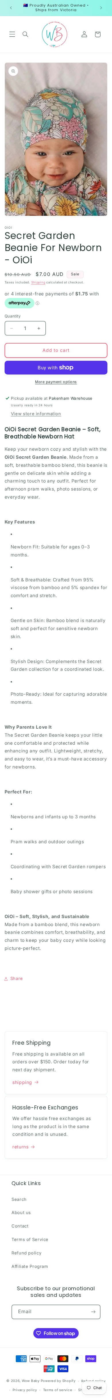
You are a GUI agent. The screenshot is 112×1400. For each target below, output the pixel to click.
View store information (36, 413)
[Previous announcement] (11, 7)
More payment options (56, 382)
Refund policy (26, 1253)
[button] (12, 34)
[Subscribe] (93, 1312)
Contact (19, 1226)
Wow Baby (31, 1381)
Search (19, 1199)
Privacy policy (25, 1390)
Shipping (38, 282)
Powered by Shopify (58, 1381)
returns (20, 1147)
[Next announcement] (101, 7)
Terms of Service (30, 1239)
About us (21, 1212)
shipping (22, 1082)
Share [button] (16, 978)
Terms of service (57, 1390)
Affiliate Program (29, 1266)
